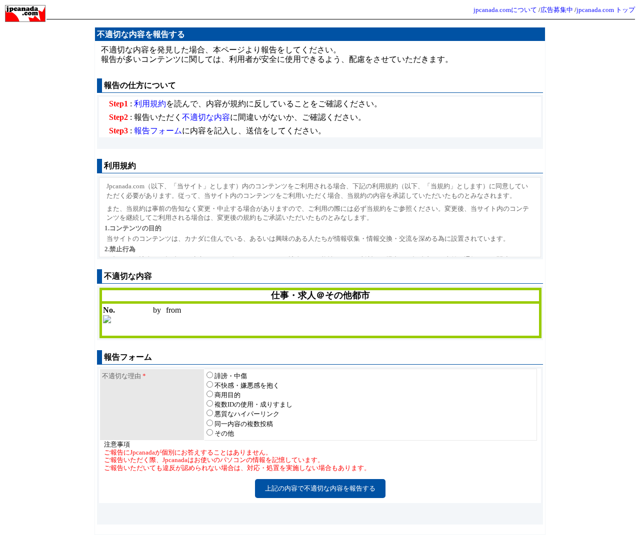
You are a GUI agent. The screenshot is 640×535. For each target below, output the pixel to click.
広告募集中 (556, 9)
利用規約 (150, 103)
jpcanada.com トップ (605, 9)
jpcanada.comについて (505, 9)
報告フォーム (158, 130)
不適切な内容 (206, 117)
